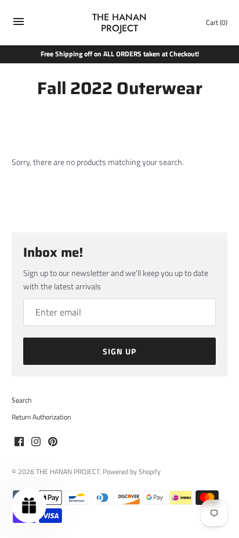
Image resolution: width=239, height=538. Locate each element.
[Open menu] (19, 24)
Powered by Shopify (132, 472)
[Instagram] (36, 442)
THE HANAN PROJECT (67, 472)
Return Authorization (41, 417)
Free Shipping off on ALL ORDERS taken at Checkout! (120, 54)
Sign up (119, 351)
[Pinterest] (52, 442)
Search (21, 400)
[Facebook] (19, 442)
